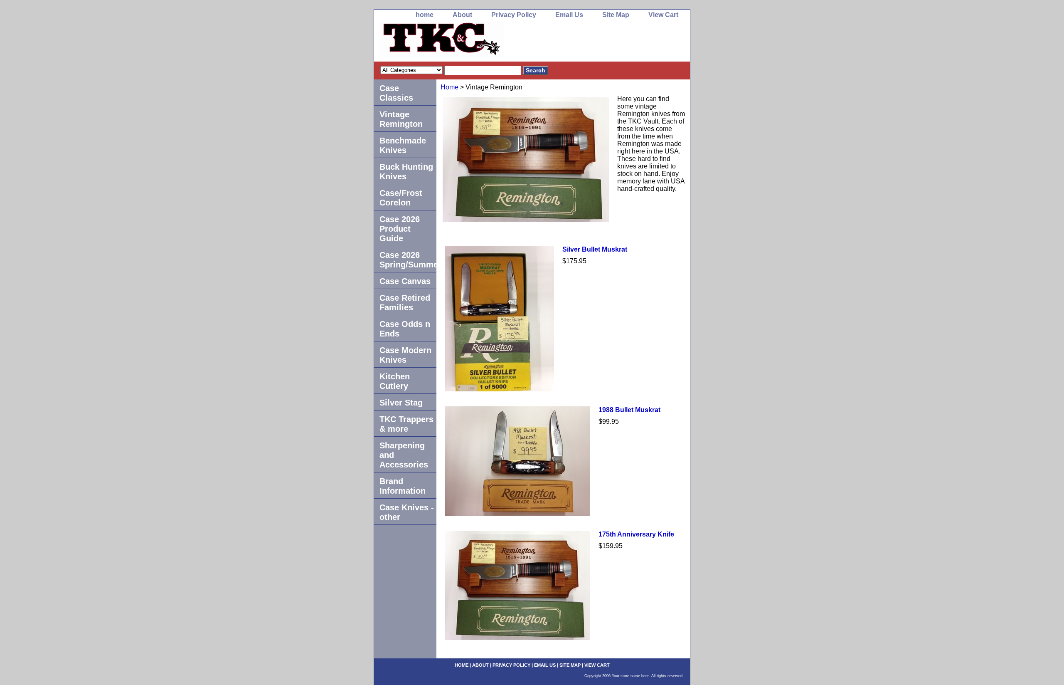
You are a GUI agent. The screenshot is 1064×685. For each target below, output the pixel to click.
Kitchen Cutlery (394, 381)
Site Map (615, 14)
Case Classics (396, 93)
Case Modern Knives (405, 355)
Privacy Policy (513, 14)
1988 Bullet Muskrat (629, 409)
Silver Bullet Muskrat (594, 249)
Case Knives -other (406, 512)
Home (449, 87)
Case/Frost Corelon (400, 197)
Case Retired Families (404, 302)
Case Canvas (405, 281)
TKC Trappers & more (406, 424)
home (424, 14)
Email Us (569, 14)
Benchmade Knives (402, 145)
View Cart (663, 14)
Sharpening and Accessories (403, 455)
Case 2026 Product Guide (399, 229)
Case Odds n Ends (404, 328)
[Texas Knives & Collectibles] (478, 42)
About (462, 14)
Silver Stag (401, 402)
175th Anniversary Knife (636, 534)
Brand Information (402, 486)
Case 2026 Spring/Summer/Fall (407, 259)
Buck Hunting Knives (406, 171)
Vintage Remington (401, 119)
